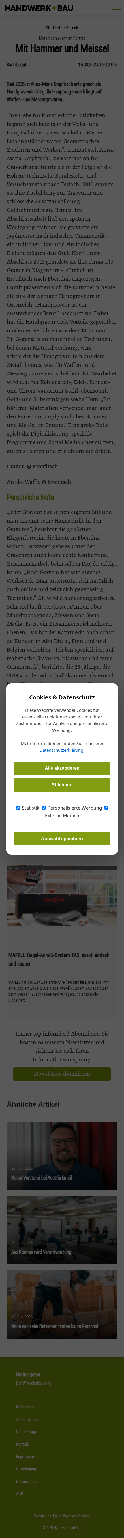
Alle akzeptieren (62, 768)
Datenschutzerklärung (61, 750)
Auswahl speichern (62, 838)
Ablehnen (62, 784)
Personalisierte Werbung (74, 808)
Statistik (30, 808)
